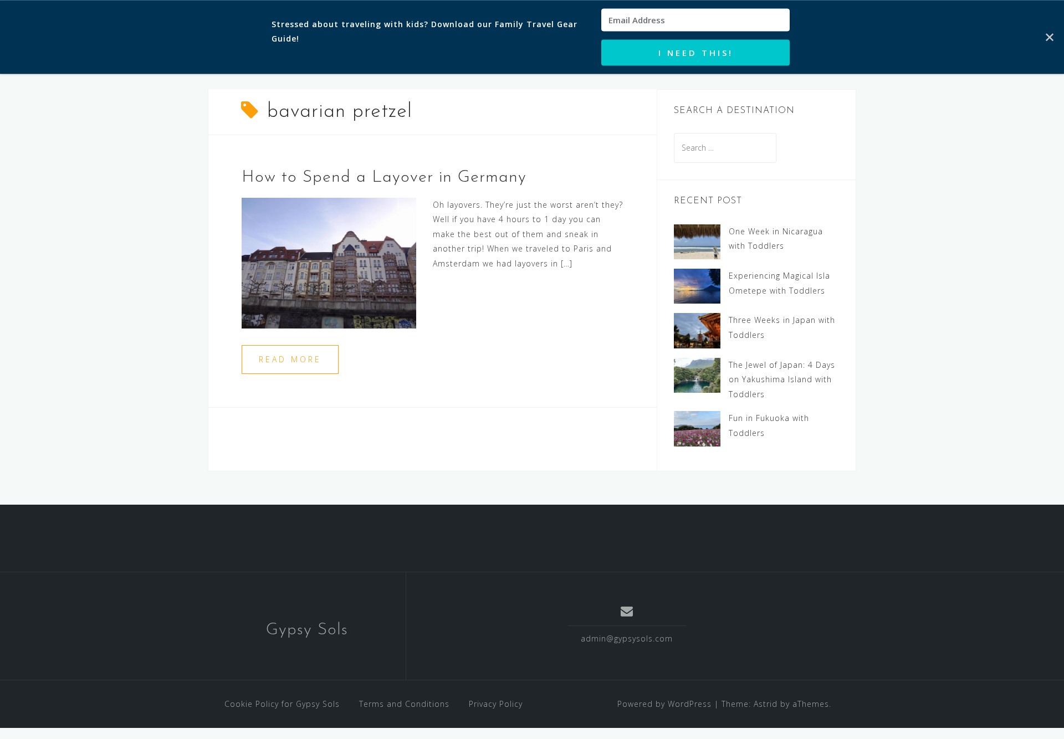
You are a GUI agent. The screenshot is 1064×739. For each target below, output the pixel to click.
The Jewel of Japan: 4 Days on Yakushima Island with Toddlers (782, 379)
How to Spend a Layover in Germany (384, 177)
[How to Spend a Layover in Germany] (329, 261)
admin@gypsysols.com (627, 638)
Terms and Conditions (404, 704)
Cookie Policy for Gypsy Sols (282, 704)
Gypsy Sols (307, 630)
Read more (290, 359)
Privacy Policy (496, 704)
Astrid (765, 704)
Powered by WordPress (664, 704)
